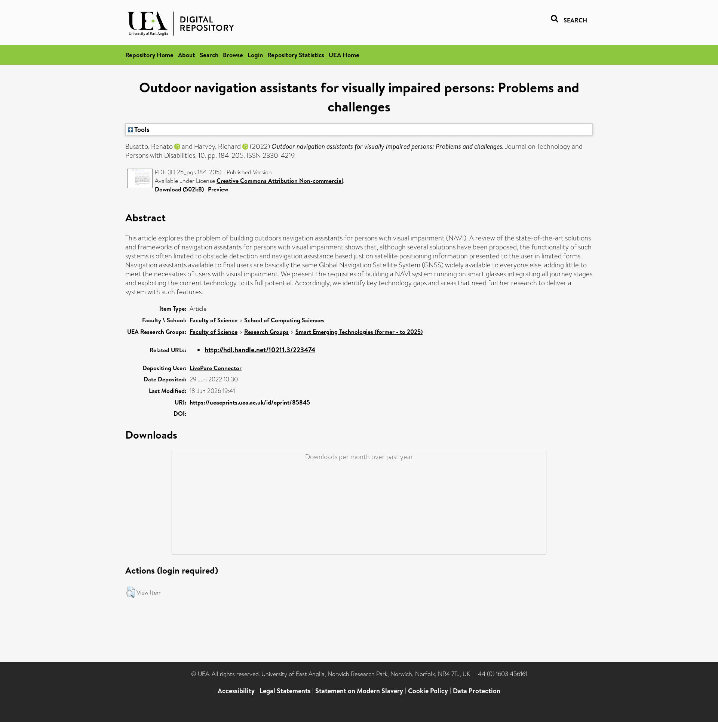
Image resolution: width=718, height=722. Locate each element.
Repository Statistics (295, 54)
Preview (218, 189)
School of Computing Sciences (284, 320)
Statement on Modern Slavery (359, 690)
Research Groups (266, 332)
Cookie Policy (428, 690)
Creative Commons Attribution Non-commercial (280, 180)
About (186, 54)
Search (209, 54)
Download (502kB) (179, 189)
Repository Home (149, 54)
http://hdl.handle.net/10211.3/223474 (260, 349)
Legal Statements (285, 690)
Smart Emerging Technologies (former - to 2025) (359, 332)
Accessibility (236, 690)
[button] (130, 592)
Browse (233, 54)
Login (255, 54)
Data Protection (476, 690)
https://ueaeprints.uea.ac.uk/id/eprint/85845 (250, 402)
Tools (141, 129)
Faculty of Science (213, 320)
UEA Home (344, 54)
